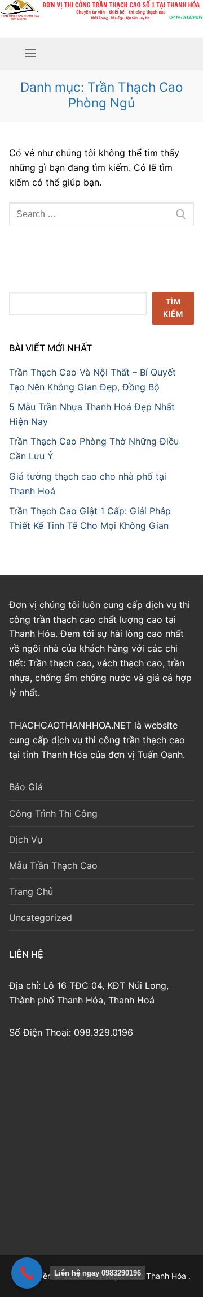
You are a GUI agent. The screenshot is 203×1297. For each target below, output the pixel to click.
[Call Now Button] (26, 1273)
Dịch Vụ (25, 839)
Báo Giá (26, 786)
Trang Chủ (31, 891)
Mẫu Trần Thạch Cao (53, 865)
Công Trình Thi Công (53, 813)
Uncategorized (40, 917)
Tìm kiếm (173, 307)
